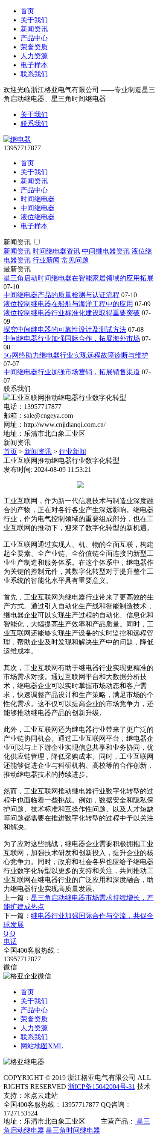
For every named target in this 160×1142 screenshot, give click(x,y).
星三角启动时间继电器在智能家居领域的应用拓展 (78, 278)
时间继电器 (37, 199)
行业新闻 (46, 260)
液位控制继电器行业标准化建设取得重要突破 (71, 312)
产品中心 (34, 38)
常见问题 (75, 260)
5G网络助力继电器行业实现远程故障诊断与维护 (75, 355)
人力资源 (34, 56)
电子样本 (34, 65)
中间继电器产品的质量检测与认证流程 (61, 294)
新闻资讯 (34, 29)
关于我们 (34, 20)
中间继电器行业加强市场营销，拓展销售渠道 (71, 372)
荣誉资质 (34, 47)
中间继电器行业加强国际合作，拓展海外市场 (71, 338)
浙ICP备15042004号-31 (101, 1086)
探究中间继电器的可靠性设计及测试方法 (64, 329)
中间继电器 (37, 208)
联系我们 (34, 74)
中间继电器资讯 (106, 251)
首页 (27, 11)
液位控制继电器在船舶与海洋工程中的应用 (68, 303)
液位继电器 (37, 217)
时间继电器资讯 (56, 251)
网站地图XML (41, 1046)
